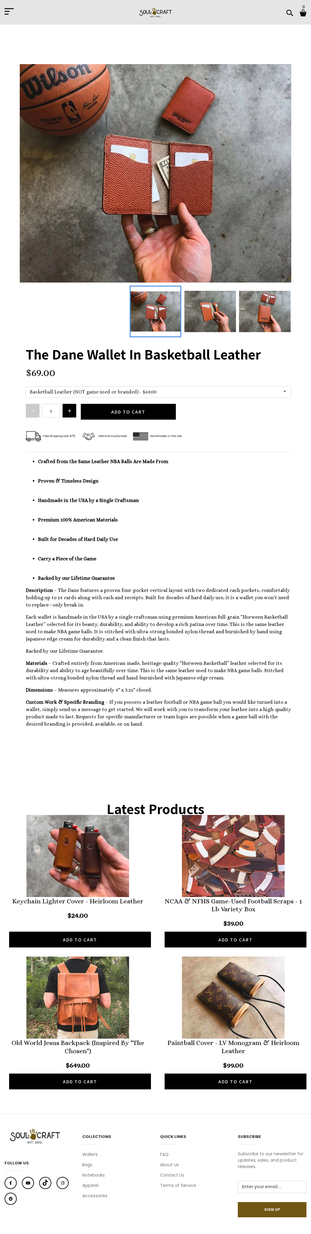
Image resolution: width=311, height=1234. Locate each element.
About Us (169, 1165)
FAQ (164, 1154)
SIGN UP (272, 1209)
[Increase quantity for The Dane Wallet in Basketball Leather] (69, 411)
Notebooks (93, 1175)
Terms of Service (178, 1185)
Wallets (90, 1154)
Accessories (95, 1196)
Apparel (90, 1185)
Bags (87, 1165)
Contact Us (172, 1175)
